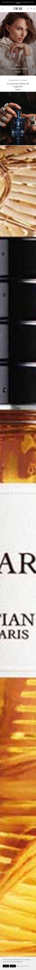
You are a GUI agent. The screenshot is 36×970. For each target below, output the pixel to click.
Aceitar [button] (12, 966)
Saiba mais (19, 961)
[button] (23, 966)
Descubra (18, 71)
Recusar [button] (6, 966)
